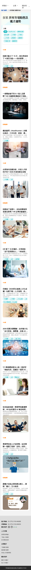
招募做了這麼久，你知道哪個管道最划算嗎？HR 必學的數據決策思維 (15, 210)
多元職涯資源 (5, 540)
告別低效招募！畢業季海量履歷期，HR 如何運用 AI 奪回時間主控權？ (15, 408)
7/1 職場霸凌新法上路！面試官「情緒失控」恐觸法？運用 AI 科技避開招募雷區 (15, 368)
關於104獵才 (4, 560)
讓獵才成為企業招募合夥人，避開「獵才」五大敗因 (15, 485)
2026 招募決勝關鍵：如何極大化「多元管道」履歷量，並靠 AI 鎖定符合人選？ (15, 329)
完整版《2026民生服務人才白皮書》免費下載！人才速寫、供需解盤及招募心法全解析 (15, 290)
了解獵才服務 (5, 547)
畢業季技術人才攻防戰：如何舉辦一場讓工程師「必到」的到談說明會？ (15, 445)
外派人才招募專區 (6, 552)
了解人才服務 (5, 537)
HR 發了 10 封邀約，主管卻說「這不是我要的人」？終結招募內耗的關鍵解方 (15, 250)
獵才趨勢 (4, 10)
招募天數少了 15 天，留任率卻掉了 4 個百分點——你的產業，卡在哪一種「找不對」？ (15, 57)
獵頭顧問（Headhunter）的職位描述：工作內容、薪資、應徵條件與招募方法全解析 (15, 131)
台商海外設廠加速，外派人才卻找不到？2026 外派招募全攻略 (15, 170)
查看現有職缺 (5, 534)
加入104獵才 (4, 563)
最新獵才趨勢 (5, 550)
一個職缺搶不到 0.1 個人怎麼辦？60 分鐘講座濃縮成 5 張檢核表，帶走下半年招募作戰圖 (15, 94)
